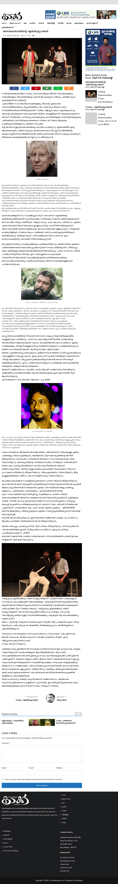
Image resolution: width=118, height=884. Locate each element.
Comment (6, 743)
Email (31, 768)
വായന (41, 23)
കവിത (32, 23)
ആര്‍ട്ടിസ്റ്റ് (51, 23)
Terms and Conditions (11, 851)
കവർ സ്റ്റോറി (92, 23)
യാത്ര (69, 23)
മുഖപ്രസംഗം (15, 23)
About (5, 843)
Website (59, 768)
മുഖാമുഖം (79, 23)
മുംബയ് (6, 835)
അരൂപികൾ (61, 700)
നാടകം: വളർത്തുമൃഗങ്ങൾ (27, 700)
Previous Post (32, 697)
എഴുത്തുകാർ (8, 27)
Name (4, 768)
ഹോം (4, 23)
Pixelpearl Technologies (74, 880)
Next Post (60, 697)
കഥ (25, 23)
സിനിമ (60, 23)
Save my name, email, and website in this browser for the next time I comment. (33, 779)
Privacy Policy (7, 847)
